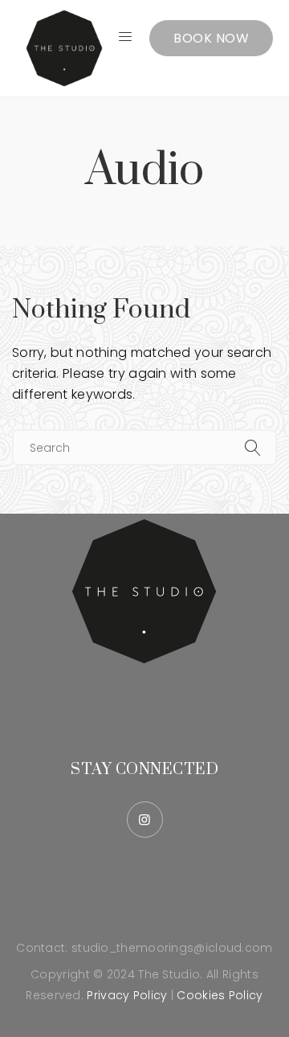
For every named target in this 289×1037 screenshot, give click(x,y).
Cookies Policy (220, 995)
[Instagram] (145, 819)
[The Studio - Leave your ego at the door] (64, 48)
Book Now (211, 38)
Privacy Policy (127, 995)
